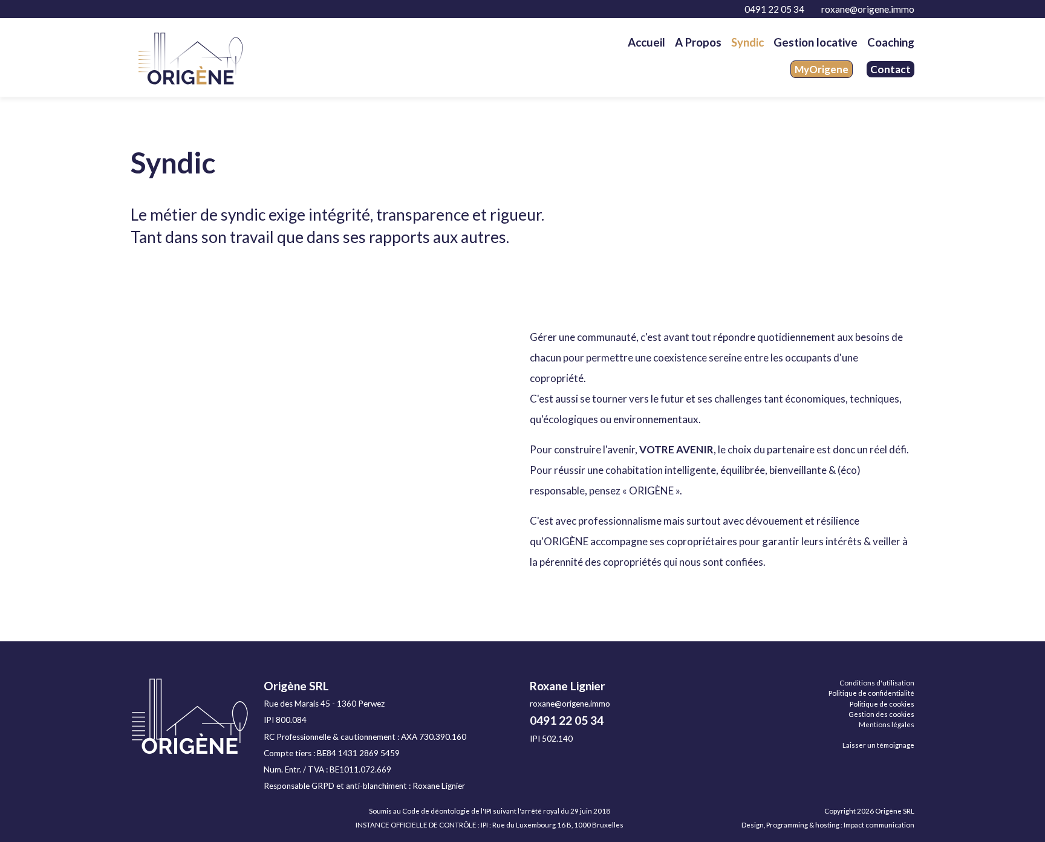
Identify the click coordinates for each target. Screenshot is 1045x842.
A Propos (698, 42)
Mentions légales (886, 724)
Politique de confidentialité (871, 693)
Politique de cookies (882, 704)
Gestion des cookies (881, 714)
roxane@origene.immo (866, 9)
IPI (484, 825)
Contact (890, 69)
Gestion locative (815, 42)
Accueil (646, 42)
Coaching (890, 42)
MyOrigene (821, 69)
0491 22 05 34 (773, 9)
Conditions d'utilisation (876, 683)
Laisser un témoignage (878, 745)
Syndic (747, 42)
